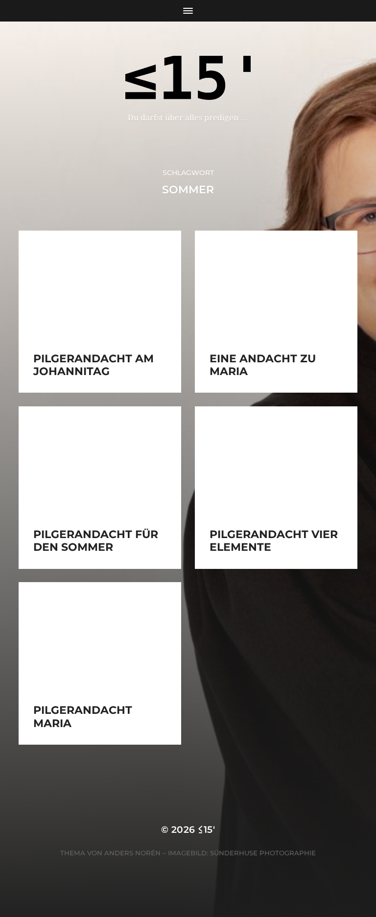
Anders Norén (132, 853)
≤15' (206, 829)
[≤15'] (188, 78)
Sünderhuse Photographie (263, 853)
